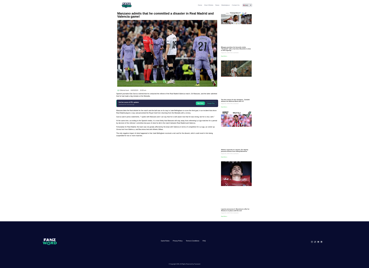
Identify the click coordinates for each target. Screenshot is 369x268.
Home (200, 5)
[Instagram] (312, 241)
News (217, 5)
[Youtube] (318, 241)
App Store (200, 103)
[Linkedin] (321, 241)
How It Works (208, 5)
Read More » (224, 56)
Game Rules (165, 241)
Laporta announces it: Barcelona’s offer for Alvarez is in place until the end (235, 209)
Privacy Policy (177, 241)
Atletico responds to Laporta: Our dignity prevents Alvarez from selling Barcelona (234, 150)
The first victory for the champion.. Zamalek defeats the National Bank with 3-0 (235, 100)
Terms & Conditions (192, 241)
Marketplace (225, 5)
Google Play (211, 103)
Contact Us (235, 5)
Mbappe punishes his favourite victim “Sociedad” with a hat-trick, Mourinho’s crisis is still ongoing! (236, 48)
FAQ (204, 241)
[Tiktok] (315, 241)
